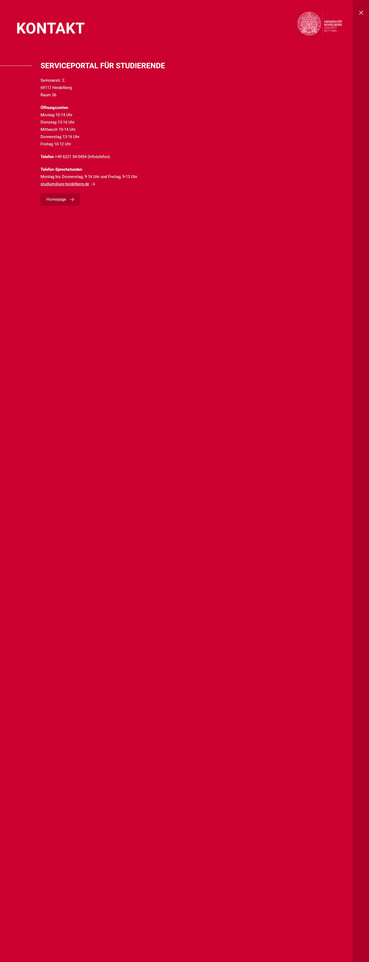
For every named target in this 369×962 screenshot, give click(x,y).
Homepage (56, 199)
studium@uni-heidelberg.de (65, 184)
